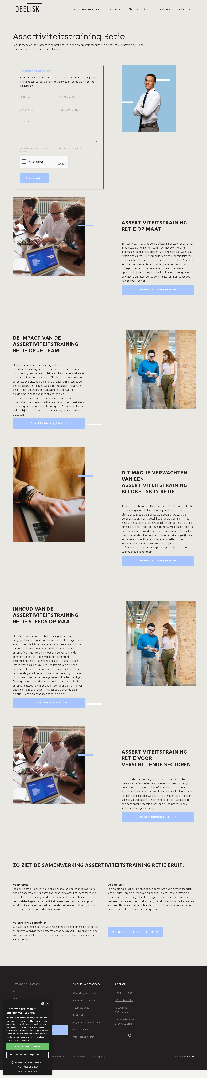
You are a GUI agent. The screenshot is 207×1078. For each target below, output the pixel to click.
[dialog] (27, 1037)
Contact (181, 8)
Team (16, 998)
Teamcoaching (81, 1007)
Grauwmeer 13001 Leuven (122, 1009)
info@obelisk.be (124, 1000)
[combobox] (42, 1003)
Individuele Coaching (84, 1000)
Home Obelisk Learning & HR (28, 983)
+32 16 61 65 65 (123, 993)
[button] (84, 9)
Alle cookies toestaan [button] (27, 1046)
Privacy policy (98, 1056)
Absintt (190, 1056)
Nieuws (133, 8)
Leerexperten (80, 1029)
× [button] (47, 1003)
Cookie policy (78, 1056)
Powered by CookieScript (28, 1071)
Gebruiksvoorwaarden (55, 1056)
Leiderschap (79, 1015)
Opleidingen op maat (84, 993)
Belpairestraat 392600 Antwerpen (124, 1021)
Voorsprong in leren (83, 1036)
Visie (15, 991)
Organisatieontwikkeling (86, 1022)
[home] (27, 9)
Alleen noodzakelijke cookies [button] (27, 1054)
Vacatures (164, 8)
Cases (147, 8)
